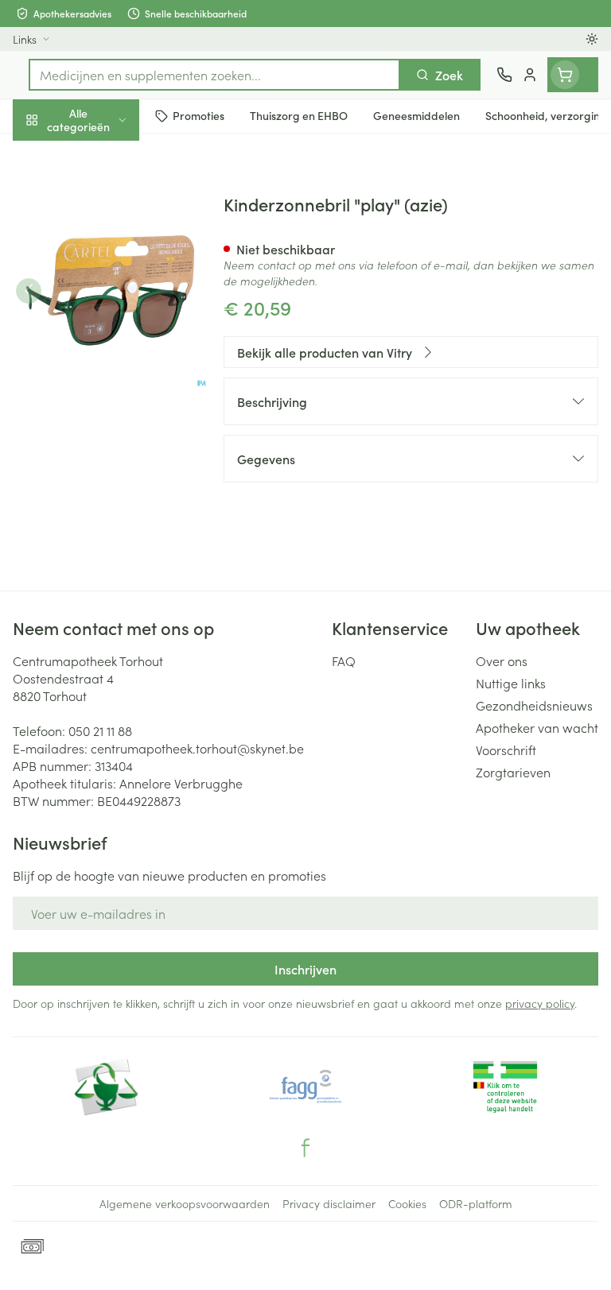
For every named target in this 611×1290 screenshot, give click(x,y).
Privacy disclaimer (329, 1203)
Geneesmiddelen (102, 495)
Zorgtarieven (513, 772)
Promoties (42, 153)
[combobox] (214, 75)
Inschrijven (305, 969)
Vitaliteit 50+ (102, 341)
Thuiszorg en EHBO (102, 418)
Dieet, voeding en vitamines (102, 247)
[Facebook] (305, 1148)
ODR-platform (475, 1203)
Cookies (407, 1203)
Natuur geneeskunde (102, 379)
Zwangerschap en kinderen (102, 298)
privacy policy (539, 1003)
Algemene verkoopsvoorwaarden (184, 1203)
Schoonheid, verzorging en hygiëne (102, 196)
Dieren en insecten (102, 457)
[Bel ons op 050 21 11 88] (504, 75)
